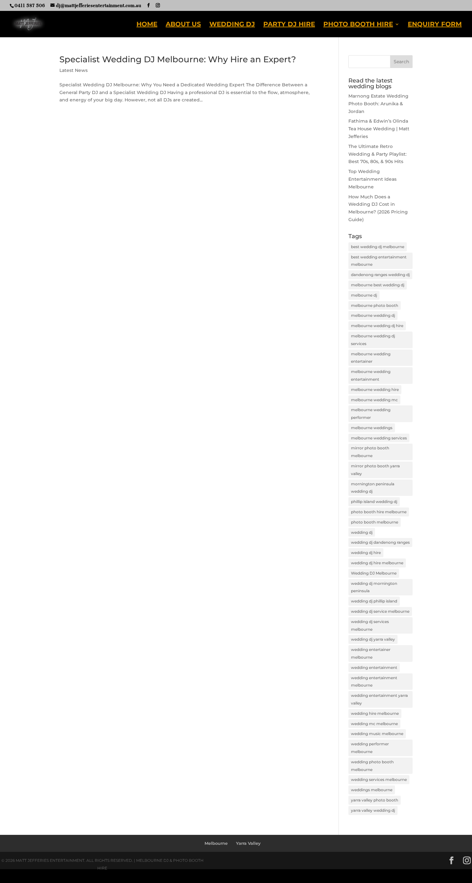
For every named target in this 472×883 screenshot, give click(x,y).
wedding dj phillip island (374, 601)
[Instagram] (158, 5)
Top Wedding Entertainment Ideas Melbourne (372, 179)
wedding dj (361, 532)
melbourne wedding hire (375, 389)
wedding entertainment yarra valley (379, 699)
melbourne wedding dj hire (377, 325)
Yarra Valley (248, 843)
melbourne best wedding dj (377, 284)
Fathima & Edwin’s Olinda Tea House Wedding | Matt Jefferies (378, 128)
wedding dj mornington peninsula (374, 587)
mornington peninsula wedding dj (372, 487)
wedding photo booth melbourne (372, 765)
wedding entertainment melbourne (374, 681)
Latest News (73, 70)
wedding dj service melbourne (380, 611)
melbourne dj (364, 295)
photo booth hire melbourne (378, 511)
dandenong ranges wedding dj (380, 274)
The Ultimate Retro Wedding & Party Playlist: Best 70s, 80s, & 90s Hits (377, 154)
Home (146, 25)
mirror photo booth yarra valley (375, 469)
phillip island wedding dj (374, 501)
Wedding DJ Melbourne (374, 573)
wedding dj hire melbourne (377, 562)
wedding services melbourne (379, 779)
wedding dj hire (366, 552)
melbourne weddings (371, 427)
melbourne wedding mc (374, 399)
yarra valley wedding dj (373, 810)
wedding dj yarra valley (373, 639)
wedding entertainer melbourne (370, 653)
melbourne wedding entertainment (370, 375)
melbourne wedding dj (373, 315)
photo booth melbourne (374, 522)
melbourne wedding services (379, 438)
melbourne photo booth (374, 305)
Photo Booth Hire (358, 25)
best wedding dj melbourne (377, 246)
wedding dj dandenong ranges (380, 542)
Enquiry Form (435, 25)
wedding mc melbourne (374, 723)
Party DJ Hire (289, 25)
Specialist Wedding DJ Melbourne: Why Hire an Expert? (177, 59)
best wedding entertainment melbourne (378, 261)
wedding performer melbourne (370, 747)
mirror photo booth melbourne (370, 452)
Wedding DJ (232, 25)
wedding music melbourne (377, 733)
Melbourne (216, 843)
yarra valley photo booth (374, 800)
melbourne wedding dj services (373, 339)
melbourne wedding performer (370, 413)
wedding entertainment (374, 667)
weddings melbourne (371, 789)
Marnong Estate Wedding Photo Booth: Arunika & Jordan (378, 103)
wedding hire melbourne (375, 713)
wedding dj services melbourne (370, 625)
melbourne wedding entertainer (370, 357)
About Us (183, 25)
